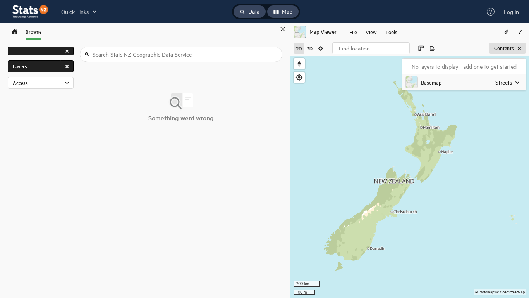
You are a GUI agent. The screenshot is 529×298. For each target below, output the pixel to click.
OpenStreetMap (512, 291)
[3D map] (309, 48)
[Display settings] (320, 48)
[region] (409, 177)
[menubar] (373, 31)
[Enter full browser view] (520, 31)
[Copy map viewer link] (506, 31)
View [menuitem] (371, 31)
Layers (20, 66)
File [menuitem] (353, 31)
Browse (33, 31)
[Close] (283, 29)
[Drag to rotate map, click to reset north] (299, 63)
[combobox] (371, 48)
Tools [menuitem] (391, 31)
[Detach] (271, 29)
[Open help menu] (490, 11)
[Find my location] (299, 77)
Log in (511, 12)
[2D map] (299, 48)
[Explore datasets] (15, 31)
